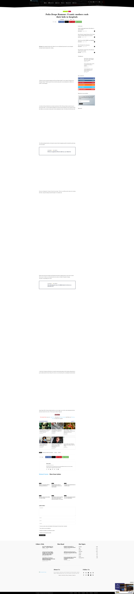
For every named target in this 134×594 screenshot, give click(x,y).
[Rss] (93, 575)
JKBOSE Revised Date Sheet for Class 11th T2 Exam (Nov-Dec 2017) (70, 552)
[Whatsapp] (98, 2)
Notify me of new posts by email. (45, 532)
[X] (56, 469)
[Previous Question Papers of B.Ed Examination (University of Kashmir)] (80, 65)
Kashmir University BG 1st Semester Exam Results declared (69, 547)
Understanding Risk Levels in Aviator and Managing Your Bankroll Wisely (88, 70)
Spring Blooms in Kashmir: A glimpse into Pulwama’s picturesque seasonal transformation (48, 559)
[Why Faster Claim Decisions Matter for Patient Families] (44, 492)
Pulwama (59, 452)
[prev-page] (39, 501)
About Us (60, 575)
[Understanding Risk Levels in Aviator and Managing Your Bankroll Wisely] (80, 70)
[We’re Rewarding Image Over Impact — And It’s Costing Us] (39, 548)
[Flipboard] (93, 2)
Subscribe (92, 89)
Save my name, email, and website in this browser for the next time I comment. (53, 526)
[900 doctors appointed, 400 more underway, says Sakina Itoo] (44, 480)
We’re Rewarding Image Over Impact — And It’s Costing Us (47, 547)
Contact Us (73, 575)
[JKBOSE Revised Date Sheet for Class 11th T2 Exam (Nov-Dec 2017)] (60, 553)
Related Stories (43, 474)
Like (93, 78)
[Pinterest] (96, 2)
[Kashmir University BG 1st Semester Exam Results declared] (60, 548)
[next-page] (41, 501)
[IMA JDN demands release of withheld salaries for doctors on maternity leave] (57, 480)
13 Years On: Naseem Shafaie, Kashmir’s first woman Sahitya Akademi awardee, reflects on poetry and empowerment (47, 553)
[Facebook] (89, 2)
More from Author (55, 474)
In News (66, 575)
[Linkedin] (92, 2)
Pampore (55, 452)
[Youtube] (100, 2)
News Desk (62, 19)
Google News (52, 417)
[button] (102, 2)
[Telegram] (88, 575)
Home (40, 9)
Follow (93, 80)
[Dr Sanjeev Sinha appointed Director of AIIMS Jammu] (69, 480)
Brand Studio (80, 41)
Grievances (70, 575)
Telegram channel (63, 417)
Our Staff (63, 575)
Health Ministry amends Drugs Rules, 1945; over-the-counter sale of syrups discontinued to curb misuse (57, 498)
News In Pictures (44, 9)
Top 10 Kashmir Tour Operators (84, 45)
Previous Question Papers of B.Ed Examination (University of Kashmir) (89, 64)
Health (69, 11)
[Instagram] (95, 2)
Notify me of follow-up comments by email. (47, 530)
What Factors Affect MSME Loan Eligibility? (86, 40)
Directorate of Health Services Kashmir (48, 452)
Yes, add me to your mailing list (45, 528)
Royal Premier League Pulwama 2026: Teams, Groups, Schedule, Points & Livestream (89, 59)
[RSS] (55, 469)
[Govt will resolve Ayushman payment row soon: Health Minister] (69, 492)
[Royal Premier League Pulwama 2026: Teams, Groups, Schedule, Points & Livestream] (80, 60)
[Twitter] (90, 2)
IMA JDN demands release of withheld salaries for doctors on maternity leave (57, 485)
